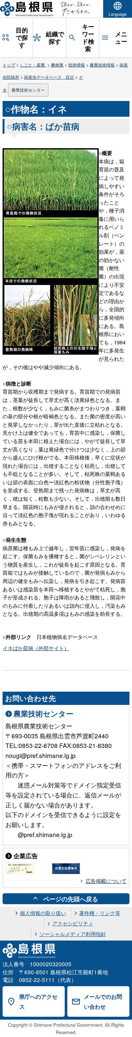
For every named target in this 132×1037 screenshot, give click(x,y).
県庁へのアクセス (38, 1001)
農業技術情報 (102, 65)
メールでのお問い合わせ (103, 1001)
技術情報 (76, 65)
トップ (9, 65)
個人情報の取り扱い (43, 913)
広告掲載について (106, 881)
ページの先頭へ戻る (70, 898)
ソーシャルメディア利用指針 (72, 934)
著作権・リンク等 (99, 913)
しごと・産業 (33, 65)
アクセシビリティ (72, 923)
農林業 (57, 65)
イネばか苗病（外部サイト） (36, 648)
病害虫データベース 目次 (49, 77)
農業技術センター (28, 90)
